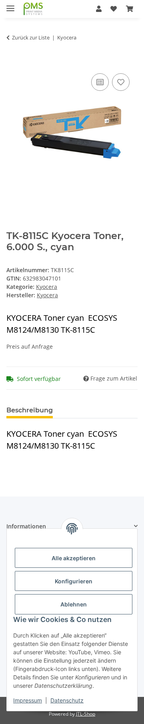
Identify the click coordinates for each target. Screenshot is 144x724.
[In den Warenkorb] (12, 62)
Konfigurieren (73, 581)
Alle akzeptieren (74, 558)
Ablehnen (73, 604)
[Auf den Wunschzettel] (121, 82)
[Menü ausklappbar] (10, 5)
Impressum (27, 700)
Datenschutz (67, 700)
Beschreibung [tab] (29, 410)
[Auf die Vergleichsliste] (100, 82)
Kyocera (46, 286)
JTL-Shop (85, 713)
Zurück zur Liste (31, 37)
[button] (99, 9)
